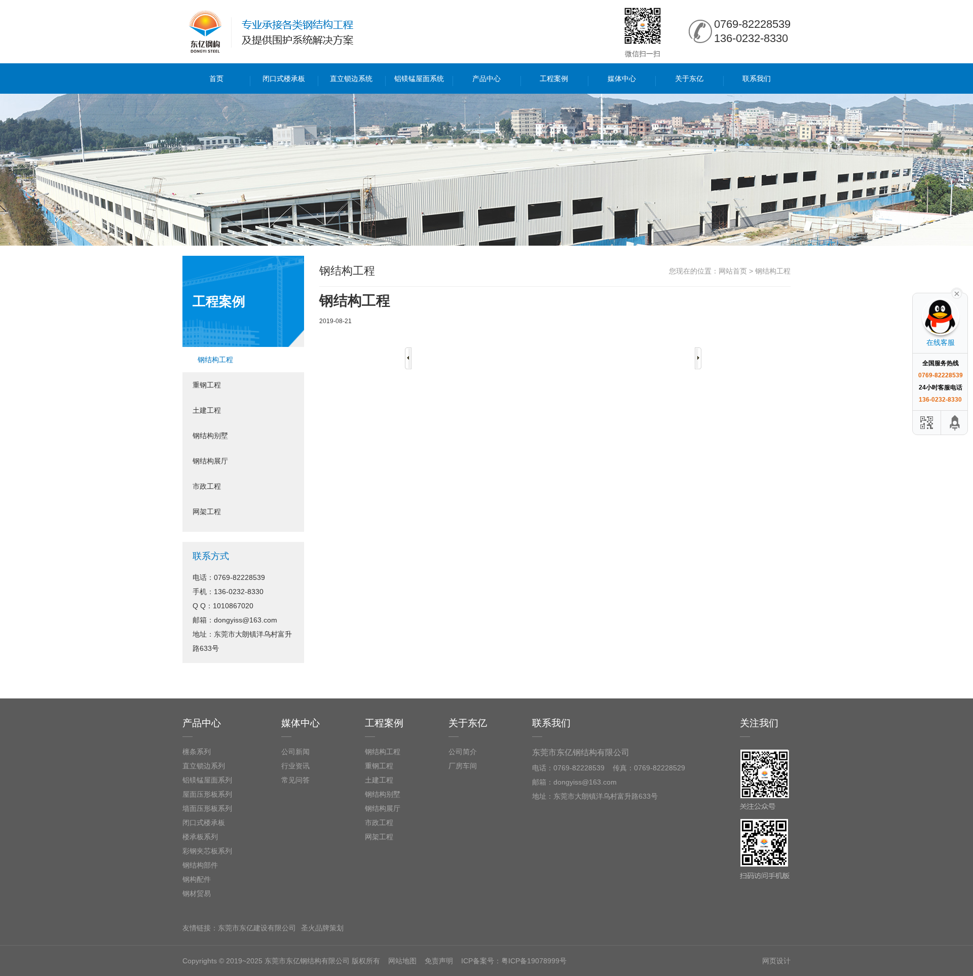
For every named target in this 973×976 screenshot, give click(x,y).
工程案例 (554, 78)
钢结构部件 (200, 865)
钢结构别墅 (210, 436)
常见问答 (295, 780)
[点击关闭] (957, 293)
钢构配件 (196, 879)
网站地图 (402, 961)
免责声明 (439, 961)
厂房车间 (462, 766)
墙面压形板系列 (207, 808)
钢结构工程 (215, 360)
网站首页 (733, 271)
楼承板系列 (200, 837)
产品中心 (486, 78)
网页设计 (776, 961)
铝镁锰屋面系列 (207, 780)
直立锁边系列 (203, 766)
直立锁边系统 (351, 78)
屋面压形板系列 (207, 794)
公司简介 (462, 752)
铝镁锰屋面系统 (419, 78)
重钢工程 (207, 385)
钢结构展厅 (210, 461)
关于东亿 (689, 78)
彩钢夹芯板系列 (207, 851)
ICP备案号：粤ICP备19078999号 (514, 961)
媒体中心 (622, 78)
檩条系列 (196, 752)
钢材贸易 (196, 893)
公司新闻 (295, 752)
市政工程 (207, 486)
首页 (216, 78)
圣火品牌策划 (322, 928)
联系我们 (756, 78)
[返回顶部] (955, 423)
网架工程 (207, 511)
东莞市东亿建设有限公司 (257, 928)
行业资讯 (295, 766)
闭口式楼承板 (284, 78)
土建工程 (207, 410)
